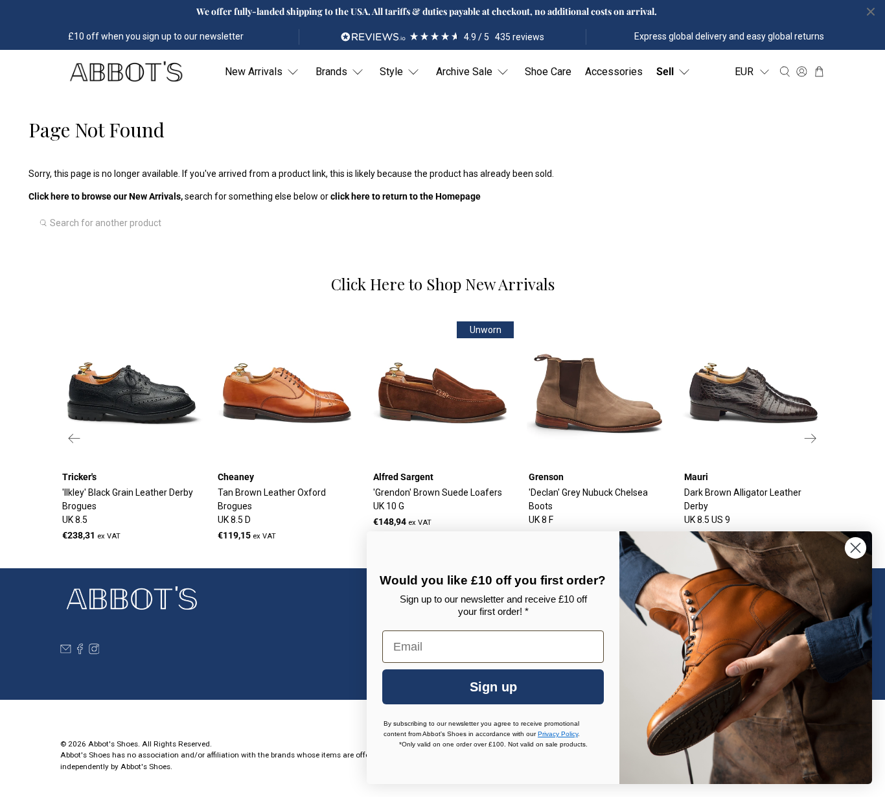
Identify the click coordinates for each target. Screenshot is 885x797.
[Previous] (74, 438)
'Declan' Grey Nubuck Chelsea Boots (588, 506)
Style (391, 71)
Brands (331, 71)
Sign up (493, 687)
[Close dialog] (855, 548)
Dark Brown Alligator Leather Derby (742, 506)
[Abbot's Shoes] (125, 72)
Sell (665, 71)
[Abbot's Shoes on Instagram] (94, 651)
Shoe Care (548, 71)
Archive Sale (464, 71)
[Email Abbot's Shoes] (65, 651)
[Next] (810, 438)
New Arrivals (253, 71)
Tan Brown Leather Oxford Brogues (272, 506)
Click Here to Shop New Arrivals (443, 283)
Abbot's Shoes (113, 743)
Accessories (614, 71)
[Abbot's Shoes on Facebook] (80, 651)
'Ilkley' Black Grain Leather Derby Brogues (127, 506)
